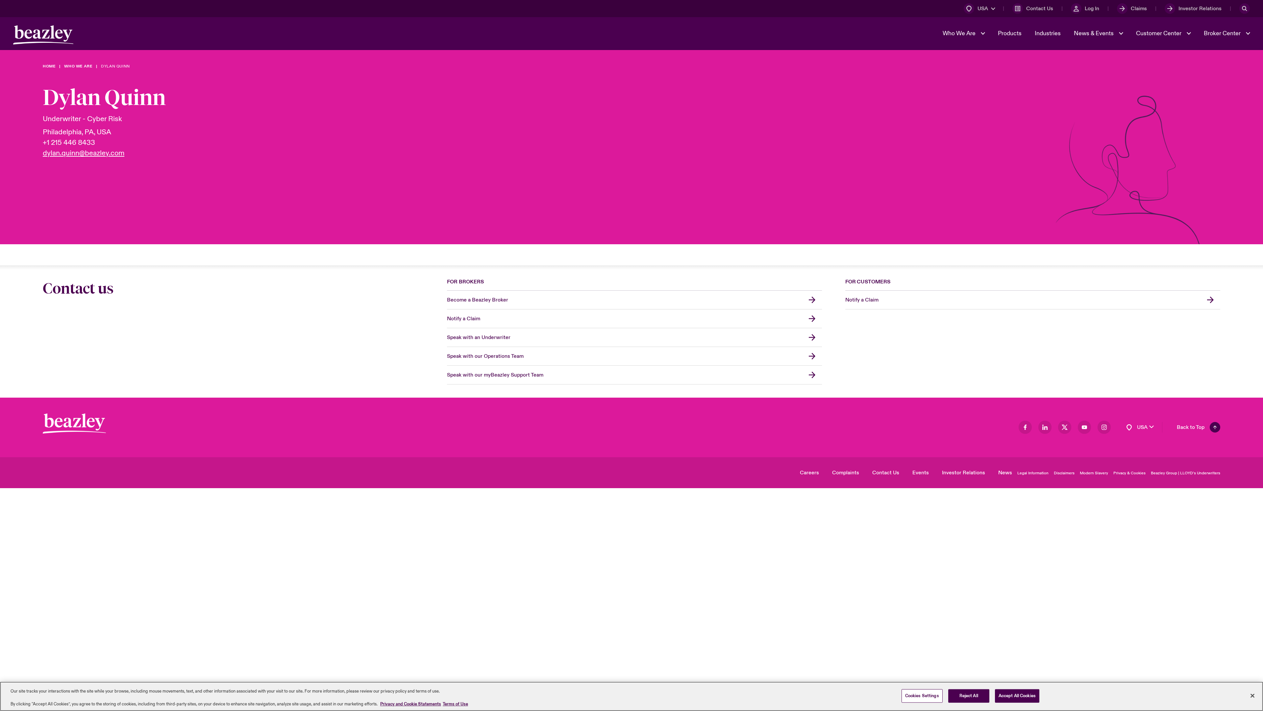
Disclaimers (1064, 473)
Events (920, 472)
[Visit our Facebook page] (1025, 427)
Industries (1048, 33)
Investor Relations (963, 472)
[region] (631, 696)
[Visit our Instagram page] (1104, 427)
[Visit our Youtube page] (1084, 427)
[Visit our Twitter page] (1064, 427)
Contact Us (885, 472)
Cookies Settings (922, 695)
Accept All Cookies (1017, 695)
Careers (809, 472)
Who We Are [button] (960, 33)
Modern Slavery (1094, 473)
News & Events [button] (1094, 33)
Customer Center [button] (1159, 33)
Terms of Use (455, 704)
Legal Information (1033, 473)
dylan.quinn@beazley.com (83, 153)
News (1005, 472)
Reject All (968, 695)
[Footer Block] (74, 423)
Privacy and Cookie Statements (410, 704)
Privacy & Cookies (1129, 473)
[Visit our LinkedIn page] (1045, 427)
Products (1010, 33)
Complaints (845, 472)
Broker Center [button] (1223, 33)
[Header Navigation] (43, 34)
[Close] (1252, 695)
